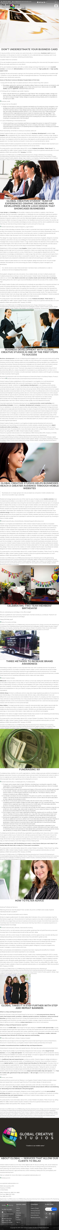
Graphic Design (35, 1208)
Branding (22, 435)
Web (11, 626)
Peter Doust (10, 159)
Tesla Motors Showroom (12, 1117)
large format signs (5, 1114)
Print (1, 156)
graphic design (18, 158)
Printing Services (35, 1210)
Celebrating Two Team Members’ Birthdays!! (29, 607)
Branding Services (35, 1217)
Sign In (18, 1222)
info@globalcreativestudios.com (22, 1)
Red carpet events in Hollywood (30, 1115)
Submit (54, 1209)
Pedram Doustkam (36, 628)
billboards (12, 726)
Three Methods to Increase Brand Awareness (29, 662)
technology (25, 440)
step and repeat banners (47, 1115)
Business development (26, 154)
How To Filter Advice (29, 900)
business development (36, 156)
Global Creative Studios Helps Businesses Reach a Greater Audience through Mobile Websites (29, 486)
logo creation (27, 158)
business (17, 156)
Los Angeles (34, 158)
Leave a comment (34, 159)
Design (36, 154)
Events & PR (47, 624)
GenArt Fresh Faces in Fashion (25, 1112)
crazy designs (47, 156)
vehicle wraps (38, 728)
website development (45, 440)
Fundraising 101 (29, 769)
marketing (42, 158)
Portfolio (18, 1215)
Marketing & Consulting (45, 154)
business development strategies (25, 306)
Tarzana (26, 159)
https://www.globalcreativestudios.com (44, 150)
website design (33, 440)
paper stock (49, 158)
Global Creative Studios (6, 158)
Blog (17, 1217)
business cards (25, 156)
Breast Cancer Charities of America (29, 856)
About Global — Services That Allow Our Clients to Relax (29, 1159)
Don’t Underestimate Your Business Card (29, 49)
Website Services (35, 1213)
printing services (19, 159)
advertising (6, 156)
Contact (18, 1220)
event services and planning (24, 972)
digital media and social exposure (43, 559)
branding (12, 156)
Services (18, 1213)
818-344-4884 (7, 1)
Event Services (35, 1215)
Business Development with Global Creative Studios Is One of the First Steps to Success (29, 352)
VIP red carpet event (35, 562)
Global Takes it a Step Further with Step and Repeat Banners (29, 1006)
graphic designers (5, 308)
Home (18, 1208)
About (18, 1210)
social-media (18, 440)
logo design (22, 308)
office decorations (25, 628)
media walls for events (31, 1114)
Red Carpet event (9, 859)
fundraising (18, 857)
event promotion (35, 403)
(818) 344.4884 (7, 1209)
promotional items (15, 562)
